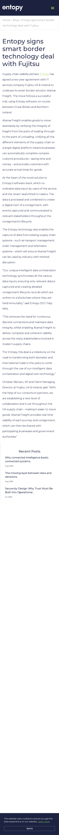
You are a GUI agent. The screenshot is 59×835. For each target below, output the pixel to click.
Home (6, 20)
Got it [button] (30, 828)
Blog (16, 20)
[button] (52, 7)
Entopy (44, 74)
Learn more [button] (44, 821)
